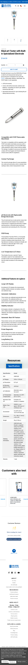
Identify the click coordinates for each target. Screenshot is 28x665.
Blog (14, 630)
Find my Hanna (14, 613)
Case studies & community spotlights (14, 587)
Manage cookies (21, 661)
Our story (14, 580)
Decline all (12, 662)
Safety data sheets (14, 596)
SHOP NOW (25, 1)
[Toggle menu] (24, 6)
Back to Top (14, 553)
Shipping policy (14, 615)
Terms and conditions (8, 646)
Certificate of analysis (14, 594)
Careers (14, 582)
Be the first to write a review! (14, 539)
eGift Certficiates (14, 636)
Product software (14, 592)
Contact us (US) (14, 609)
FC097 (2, 78)
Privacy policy (21, 646)
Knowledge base (14, 632)
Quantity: (3, 65)
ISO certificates (14, 584)
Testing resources (14, 628)
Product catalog (14, 634)
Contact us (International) (14, 611)
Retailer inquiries (14, 618)
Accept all (5, 661)
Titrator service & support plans (14, 620)
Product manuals (14, 598)
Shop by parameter (14, 626)
